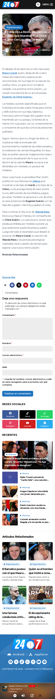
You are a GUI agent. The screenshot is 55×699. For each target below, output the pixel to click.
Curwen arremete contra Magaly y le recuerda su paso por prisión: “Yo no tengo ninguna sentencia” (35, 521)
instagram (10, 426)
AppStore (41, 654)
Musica (25, 473)
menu (46, 4)
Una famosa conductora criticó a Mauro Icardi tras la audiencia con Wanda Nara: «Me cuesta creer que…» (13, 615)
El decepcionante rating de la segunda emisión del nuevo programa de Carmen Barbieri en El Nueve (41, 615)
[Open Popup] (32, 696)
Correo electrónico (12, 355)
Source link (8, 277)
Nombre (7, 343)
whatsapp (45, 416)
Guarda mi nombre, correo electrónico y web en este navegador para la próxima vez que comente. (27, 382)
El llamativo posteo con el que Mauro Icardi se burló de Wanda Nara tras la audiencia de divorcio (13, 571)
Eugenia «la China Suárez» (17, 97)
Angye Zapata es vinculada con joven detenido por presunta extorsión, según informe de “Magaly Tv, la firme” (34, 493)
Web (4, 367)
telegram (45, 426)
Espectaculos (14, 27)
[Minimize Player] (40, 696)
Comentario (9, 315)
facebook (10, 416)
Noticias (12, 454)
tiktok (27, 416)
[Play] (15, 696)
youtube (27, 426)
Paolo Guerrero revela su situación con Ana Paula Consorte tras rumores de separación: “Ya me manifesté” (33, 506)
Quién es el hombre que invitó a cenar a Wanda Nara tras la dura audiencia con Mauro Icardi (41, 571)
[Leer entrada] (27, 455)
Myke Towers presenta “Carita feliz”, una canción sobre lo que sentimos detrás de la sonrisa (35, 478)
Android (18, 654)
